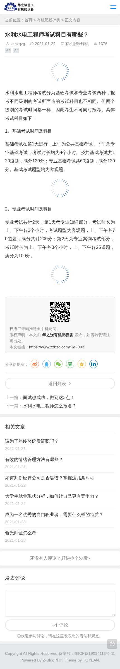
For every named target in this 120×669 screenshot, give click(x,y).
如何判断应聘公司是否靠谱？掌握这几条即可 (49, 477)
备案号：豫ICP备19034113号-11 (87, 653)
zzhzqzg (18, 43)
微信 (58, 364)
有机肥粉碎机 (48, 20)
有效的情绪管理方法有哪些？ (34, 459)
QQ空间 (82, 364)
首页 (28, 20)
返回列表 (57, 383)
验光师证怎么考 (20, 533)
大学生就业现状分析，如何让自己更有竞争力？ (52, 496)
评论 (63, 625)
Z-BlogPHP (52, 660)
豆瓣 (70, 364)
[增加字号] (8, 50)
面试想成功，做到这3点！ (49, 397)
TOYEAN (91, 660)
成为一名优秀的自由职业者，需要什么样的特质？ (54, 514)
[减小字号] (16, 50)
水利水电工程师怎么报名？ (49, 405)
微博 (35, 364)
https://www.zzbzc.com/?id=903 (56, 347)
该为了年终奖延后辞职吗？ (32, 441)
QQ (46, 364)
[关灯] (112, 644)
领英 (93, 364)
